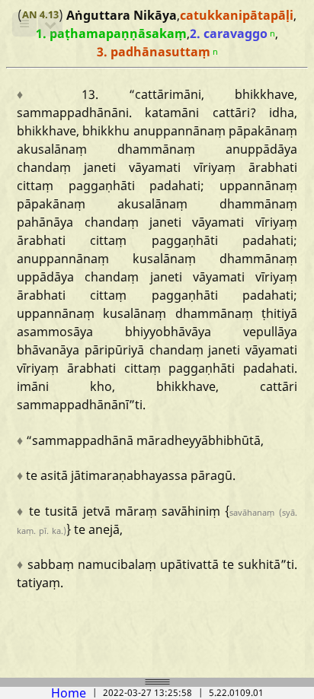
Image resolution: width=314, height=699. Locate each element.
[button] (24, 24)
